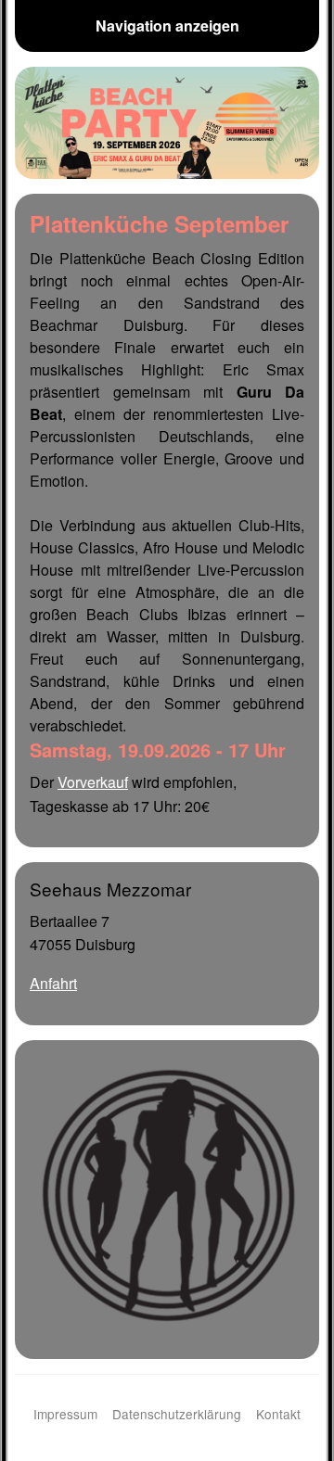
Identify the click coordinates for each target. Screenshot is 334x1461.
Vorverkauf (93, 782)
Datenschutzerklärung (176, 1413)
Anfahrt (53, 983)
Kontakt (278, 1413)
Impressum (65, 1413)
